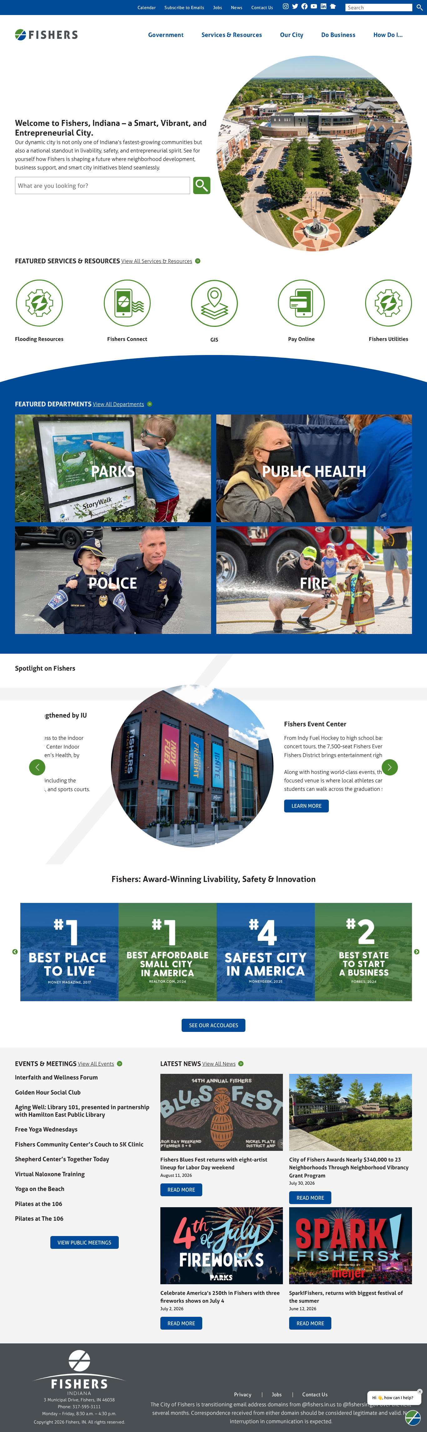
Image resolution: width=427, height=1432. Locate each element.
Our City (291, 35)
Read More (181, 1189)
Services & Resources (232, 35)
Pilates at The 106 (39, 1218)
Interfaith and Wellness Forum (56, 1077)
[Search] (419, 8)
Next (417, 952)
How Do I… (388, 35)
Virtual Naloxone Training (50, 1174)
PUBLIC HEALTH (314, 471)
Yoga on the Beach (39, 1189)
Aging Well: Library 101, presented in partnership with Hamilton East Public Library (82, 1111)
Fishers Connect (127, 339)
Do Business (338, 35)
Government (165, 35)
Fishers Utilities (388, 339)
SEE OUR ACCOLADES (213, 1025)
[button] (211, 844)
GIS (214, 339)
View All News (219, 1063)
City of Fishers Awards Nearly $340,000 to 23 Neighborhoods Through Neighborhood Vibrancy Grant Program (349, 1167)
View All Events (96, 1063)
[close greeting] (420, 1391)
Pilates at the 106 (38, 1204)
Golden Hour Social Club (48, 1092)
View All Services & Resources (156, 261)
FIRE (314, 583)
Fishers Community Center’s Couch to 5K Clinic (79, 1144)
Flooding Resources (39, 339)
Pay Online (301, 339)
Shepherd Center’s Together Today (62, 1159)
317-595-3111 (87, 1406)
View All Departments (118, 404)
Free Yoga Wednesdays (46, 1129)
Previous (15, 952)
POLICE (112, 583)
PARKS (113, 471)
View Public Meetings (84, 1242)
